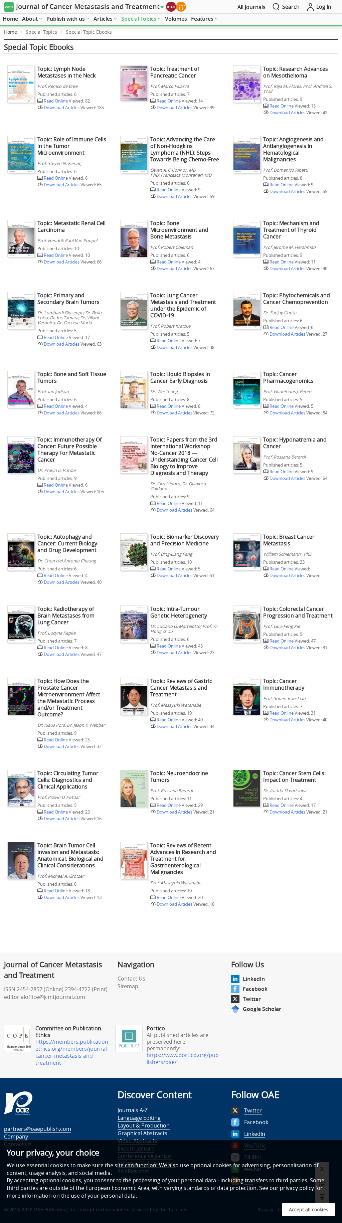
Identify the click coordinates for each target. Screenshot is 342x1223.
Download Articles (61, 108)
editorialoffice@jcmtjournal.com (44, 997)
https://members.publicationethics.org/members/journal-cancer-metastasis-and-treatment (72, 1052)
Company (16, 1136)
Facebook (255, 989)
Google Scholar (262, 1009)
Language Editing (139, 1117)
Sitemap (128, 986)
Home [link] (10, 32)
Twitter (252, 999)
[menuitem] (10, 19)
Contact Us (131, 978)
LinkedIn (254, 979)
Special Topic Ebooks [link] (89, 32)
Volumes (176, 18)
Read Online (55, 101)
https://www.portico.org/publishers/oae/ (183, 1058)
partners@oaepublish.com (37, 1128)
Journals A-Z (133, 1110)
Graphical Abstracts (142, 1133)
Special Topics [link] (41, 32)
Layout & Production (144, 1125)
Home (10, 18)
